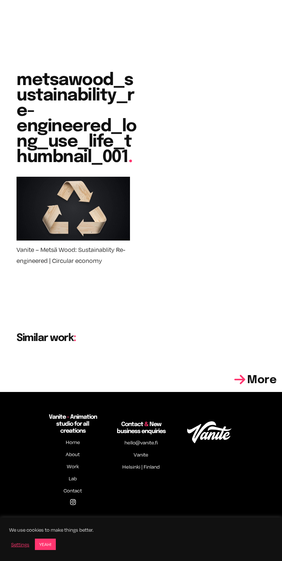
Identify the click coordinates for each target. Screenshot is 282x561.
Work (73, 466)
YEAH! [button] (45, 544)
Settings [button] (20, 544)
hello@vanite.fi (141, 442)
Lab (73, 478)
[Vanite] (209, 430)
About (73, 454)
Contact (73, 490)
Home (73, 442)
